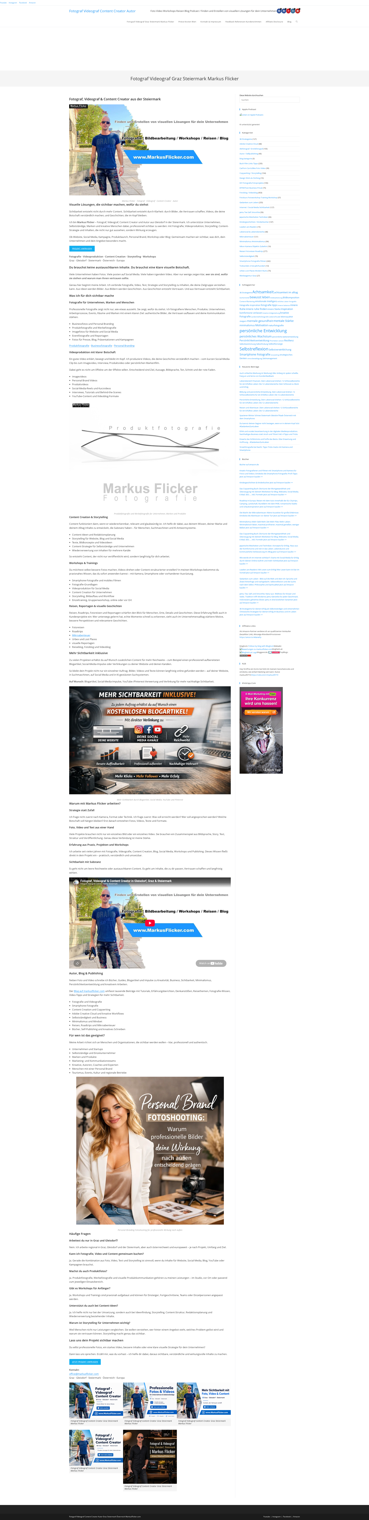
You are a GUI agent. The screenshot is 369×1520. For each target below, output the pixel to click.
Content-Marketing (247, 301)
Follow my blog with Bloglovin (261, 646)
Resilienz (289, 340)
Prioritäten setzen (277, 340)
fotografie (292, 301)
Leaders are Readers (248, 227)
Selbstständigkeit (247, 256)
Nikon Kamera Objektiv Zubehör (253, 246)
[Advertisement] (184, 49)
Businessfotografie (101, 345)
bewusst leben (260, 297)
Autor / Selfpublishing (249, 153)
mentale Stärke (283, 321)
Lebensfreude (274, 316)
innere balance (284, 305)
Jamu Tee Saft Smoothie (250, 212)
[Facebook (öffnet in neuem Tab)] (279, 11)
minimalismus (247, 325)
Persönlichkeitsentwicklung (254, 340)
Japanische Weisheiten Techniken (254, 217)
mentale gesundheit (260, 321)
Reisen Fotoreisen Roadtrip (251, 251)
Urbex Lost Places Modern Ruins (253, 270)
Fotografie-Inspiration (250, 305)
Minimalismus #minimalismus (252, 241)
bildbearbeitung (276, 298)
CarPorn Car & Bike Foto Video (253, 168)
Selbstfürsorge (276, 343)
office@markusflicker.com (84, 1373)
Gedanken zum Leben (249, 202)
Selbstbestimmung (248, 344)
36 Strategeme (246, 139)
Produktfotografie (79, 345)
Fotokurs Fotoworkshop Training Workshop (258, 197)
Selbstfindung (262, 344)
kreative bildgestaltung (271, 313)
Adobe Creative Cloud (249, 144)
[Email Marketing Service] (261, 730)
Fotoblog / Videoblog (249, 192)
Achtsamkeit (263, 291)
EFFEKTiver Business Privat (251, 188)
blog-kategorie (246, 158)
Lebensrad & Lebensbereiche (252, 231)
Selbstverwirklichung (280, 349)
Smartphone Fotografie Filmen (253, 261)
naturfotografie (276, 325)
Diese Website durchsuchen (251, 95)
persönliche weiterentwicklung (285, 336)
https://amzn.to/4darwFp (250, 637)
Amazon (32, 2)
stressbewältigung (254, 358)
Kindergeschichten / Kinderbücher (254, 222)
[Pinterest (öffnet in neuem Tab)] (288, 11)
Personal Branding (124, 345)
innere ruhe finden (256, 309)
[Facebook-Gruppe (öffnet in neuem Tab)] (284, 11)
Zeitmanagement (269, 358)
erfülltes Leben (283, 301)
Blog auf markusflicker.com (89, 991)
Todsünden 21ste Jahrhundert (252, 266)
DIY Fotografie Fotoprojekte (251, 183)
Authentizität (244, 298)
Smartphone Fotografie (255, 354)
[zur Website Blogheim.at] (248, 652)
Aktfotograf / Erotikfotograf (251, 148)
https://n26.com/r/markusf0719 (264, 675)
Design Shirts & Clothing (250, 178)
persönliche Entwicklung (263, 331)
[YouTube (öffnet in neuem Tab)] (297, 11)
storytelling (275, 355)
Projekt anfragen (82, 248)
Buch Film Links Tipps (249, 163)
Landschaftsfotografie (260, 316)
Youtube (3, 2)
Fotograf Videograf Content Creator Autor (102, 11)
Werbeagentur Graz (248, 275)
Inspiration (287, 309)
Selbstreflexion (254, 349)
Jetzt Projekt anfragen (85, 1362)
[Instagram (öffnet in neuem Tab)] (293, 11)
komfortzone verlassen (251, 312)
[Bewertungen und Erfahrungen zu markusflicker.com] (256, 649)
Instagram (13, 2)
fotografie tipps (269, 305)
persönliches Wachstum (256, 336)
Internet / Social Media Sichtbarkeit (255, 207)
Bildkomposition (291, 297)
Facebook (23, 2)
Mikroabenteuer (81, 635)
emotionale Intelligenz (266, 301)
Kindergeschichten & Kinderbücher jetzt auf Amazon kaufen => (266, 482)
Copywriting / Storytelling (250, 173)
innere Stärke (273, 309)
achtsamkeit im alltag (286, 292)
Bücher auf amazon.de (249, 464)
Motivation (261, 325)
